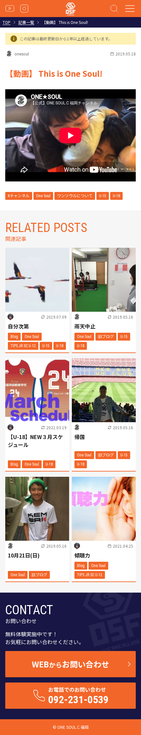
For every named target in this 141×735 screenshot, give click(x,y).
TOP (6, 22)
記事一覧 (26, 22)
